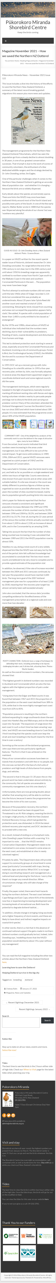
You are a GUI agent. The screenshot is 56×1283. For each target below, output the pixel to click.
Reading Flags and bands (29, 61)
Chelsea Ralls (11, 988)
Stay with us (46, 1162)
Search (5, 1016)
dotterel (28, 979)
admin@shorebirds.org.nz (13, 1123)
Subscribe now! (9, 1050)
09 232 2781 (20, 1100)
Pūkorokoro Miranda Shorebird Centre (28, 24)
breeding (17, 979)
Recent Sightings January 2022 (34, 1009)
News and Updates (23, 993)
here (4, 962)
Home (17, 61)
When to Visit (30, 1069)
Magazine (10, 993)
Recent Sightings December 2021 (22, 1002)
